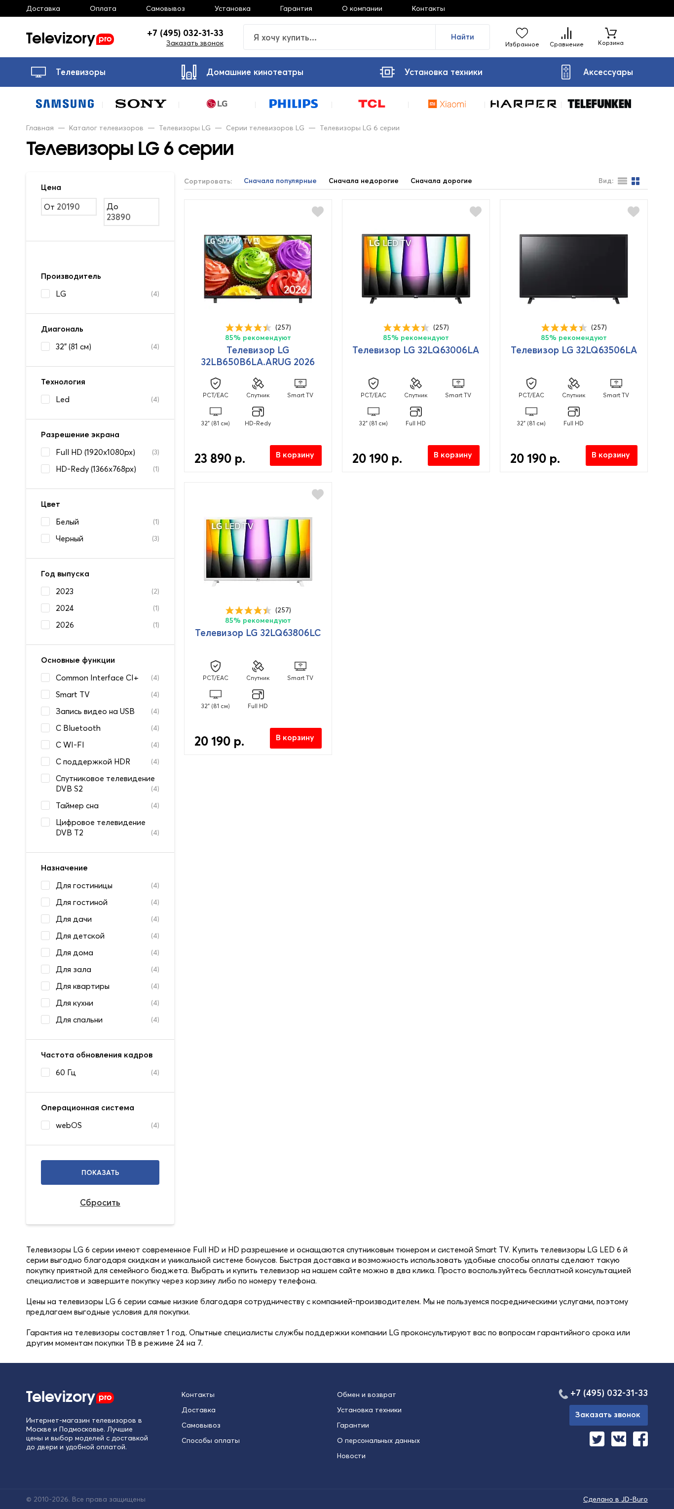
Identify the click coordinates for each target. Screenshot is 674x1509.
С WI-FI (70, 745)
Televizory (69, 37)
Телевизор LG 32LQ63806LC (258, 633)
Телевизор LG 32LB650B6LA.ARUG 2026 (258, 356)
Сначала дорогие (441, 181)
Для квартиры (83, 986)
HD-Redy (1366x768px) (96, 469)
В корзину (295, 454)
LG (61, 294)
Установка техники (444, 72)
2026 (65, 625)
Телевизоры (81, 72)
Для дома (74, 952)
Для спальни (79, 1019)
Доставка (43, 8)
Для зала (73, 969)
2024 (65, 608)
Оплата (103, 8)
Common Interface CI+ (97, 677)
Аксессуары (608, 72)
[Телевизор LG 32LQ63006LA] (416, 269)
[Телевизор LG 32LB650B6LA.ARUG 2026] (258, 269)
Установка (233, 8)
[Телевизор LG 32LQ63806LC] (258, 551)
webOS (69, 1125)
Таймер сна (77, 805)
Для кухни (74, 1003)
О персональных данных (378, 1440)
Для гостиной (82, 902)
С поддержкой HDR (93, 761)
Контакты (428, 8)
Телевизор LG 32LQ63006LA (415, 350)
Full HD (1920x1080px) (95, 452)
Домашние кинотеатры (254, 72)
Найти (462, 36)
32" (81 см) (73, 346)
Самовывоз (165, 8)
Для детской (80, 936)
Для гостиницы (84, 885)
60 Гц (66, 1072)
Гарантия (296, 8)
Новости (351, 1455)
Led (63, 399)
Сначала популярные (280, 181)
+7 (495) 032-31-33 (185, 33)
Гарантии (353, 1425)
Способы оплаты (211, 1440)
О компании (362, 8)
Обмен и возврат (366, 1394)
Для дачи (74, 919)
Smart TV (73, 694)
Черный (69, 538)
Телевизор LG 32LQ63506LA (574, 350)
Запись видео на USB (95, 711)
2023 (65, 591)
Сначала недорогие (364, 181)
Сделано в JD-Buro (615, 1499)
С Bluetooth (78, 728)
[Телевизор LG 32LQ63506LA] (573, 269)
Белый (67, 522)
